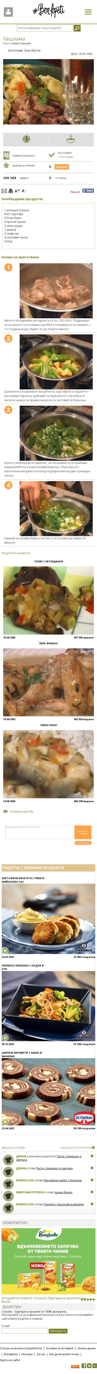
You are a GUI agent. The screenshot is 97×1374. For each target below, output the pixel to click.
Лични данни (87, 1348)
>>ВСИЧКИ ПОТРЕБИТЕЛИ (75, 1147)
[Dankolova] (8, 1184)
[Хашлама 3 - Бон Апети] (56, 433)
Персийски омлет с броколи (63, 1180)
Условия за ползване (60, 1348)
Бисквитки (11, 1354)
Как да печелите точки (64, 1354)
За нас (41, 1354)
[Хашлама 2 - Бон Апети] (56, 361)
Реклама (27, 1354)
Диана (21, 1156)
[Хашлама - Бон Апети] (56, 290)
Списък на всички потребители (21, 1348)
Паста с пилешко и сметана (54, 1168)
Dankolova (25, 1180)
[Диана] (8, 1160)
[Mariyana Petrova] (8, 1196)
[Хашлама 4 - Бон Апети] (56, 508)
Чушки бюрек (63, 1192)
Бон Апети (32, 50)
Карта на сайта (10, 1360)
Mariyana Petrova (30, 1192)
